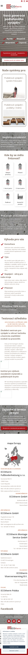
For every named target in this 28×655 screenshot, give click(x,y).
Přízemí (20, 172)
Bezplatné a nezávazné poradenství (14, 428)
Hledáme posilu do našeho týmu (14, 60)
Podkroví (8, 202)
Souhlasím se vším (14, 647)
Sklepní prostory (8, 173)
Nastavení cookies (14, 650)
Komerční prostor (20, 203)
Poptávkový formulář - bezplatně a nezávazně (14, 54)
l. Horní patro (8, 188)
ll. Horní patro (20, 188)
